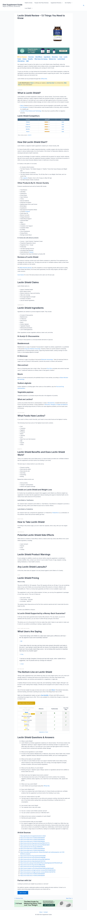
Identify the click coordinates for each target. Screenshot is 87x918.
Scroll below (21, 274)
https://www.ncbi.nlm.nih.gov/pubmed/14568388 (32, 857)
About (40, 912)
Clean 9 (28, 124)
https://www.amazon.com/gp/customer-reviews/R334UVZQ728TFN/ (37, 872)
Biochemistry (51, 402)
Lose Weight (28, 8)
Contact (46, 912)
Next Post (69, 898)
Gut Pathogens (24, 107)
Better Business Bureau (26, 267)
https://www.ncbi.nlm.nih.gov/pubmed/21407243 (32, 861)
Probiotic (27, 211)
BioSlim (28, 129)
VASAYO (29, 135)
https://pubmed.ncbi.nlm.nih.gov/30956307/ (31, 846)
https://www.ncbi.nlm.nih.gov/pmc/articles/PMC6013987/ (35, 845)
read (63, 122)
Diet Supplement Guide (12, 5)
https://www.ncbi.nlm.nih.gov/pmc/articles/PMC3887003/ (35, 859)
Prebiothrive (55, 512)
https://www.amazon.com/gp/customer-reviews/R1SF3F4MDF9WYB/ (38, 870)
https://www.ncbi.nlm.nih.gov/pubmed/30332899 (33, 855)
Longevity (25, 178)
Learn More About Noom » (26, 703)
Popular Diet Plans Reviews (42, 2)
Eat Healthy (68, 2)
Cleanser (31, 252)
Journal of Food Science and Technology (30, 111)
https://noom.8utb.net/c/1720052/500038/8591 (32, 837)
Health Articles (28, 2)
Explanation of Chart (43, 732)
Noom (27, 131)
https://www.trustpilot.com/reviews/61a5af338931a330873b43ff (37, 868)
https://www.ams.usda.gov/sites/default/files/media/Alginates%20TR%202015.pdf (41, 863)
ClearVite (27, 126)
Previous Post (18, 898)
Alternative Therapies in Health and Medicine (56, 404)
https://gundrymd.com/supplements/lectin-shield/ (33, 836)
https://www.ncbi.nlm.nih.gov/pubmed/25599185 (32, 866)
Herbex (28, 122)
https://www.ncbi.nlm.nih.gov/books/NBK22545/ (32, 864)
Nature (22, 105)
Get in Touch (23, 892)
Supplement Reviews (56, 2)
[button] (62, 2)
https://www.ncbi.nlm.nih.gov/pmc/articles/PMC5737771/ (34, 843)
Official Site (44, 78)
